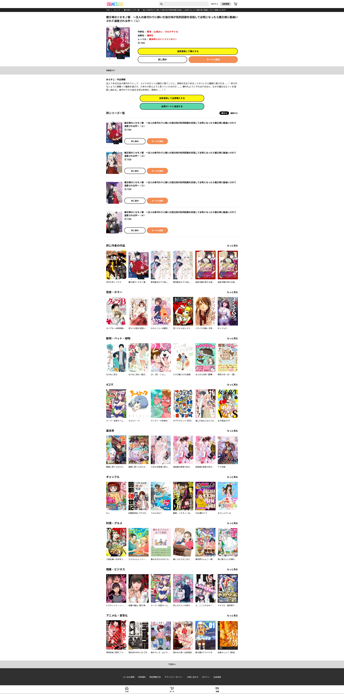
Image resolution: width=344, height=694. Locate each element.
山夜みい (158, 31)
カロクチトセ (171, 31)
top (108, 10)
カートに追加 (213, 59)
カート (172, 692)
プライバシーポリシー (173, 677)
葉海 (149, 31)
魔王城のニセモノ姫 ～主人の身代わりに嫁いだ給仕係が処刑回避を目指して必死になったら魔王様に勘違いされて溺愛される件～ (175, 10)
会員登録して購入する (188, 51)
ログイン (214, 4)
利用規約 (142, 677)
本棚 (217, 692)
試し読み (162, 59)
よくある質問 (128, 677)
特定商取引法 (155, 677)
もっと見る (232, 245)
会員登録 (225, 4)
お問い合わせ (192, 677)
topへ (172, 664)
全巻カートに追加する (172, 106)
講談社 (150, 35)
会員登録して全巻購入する (172, 98)
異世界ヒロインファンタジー (163, 39)
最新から (234, 113)
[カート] (235, 4)
